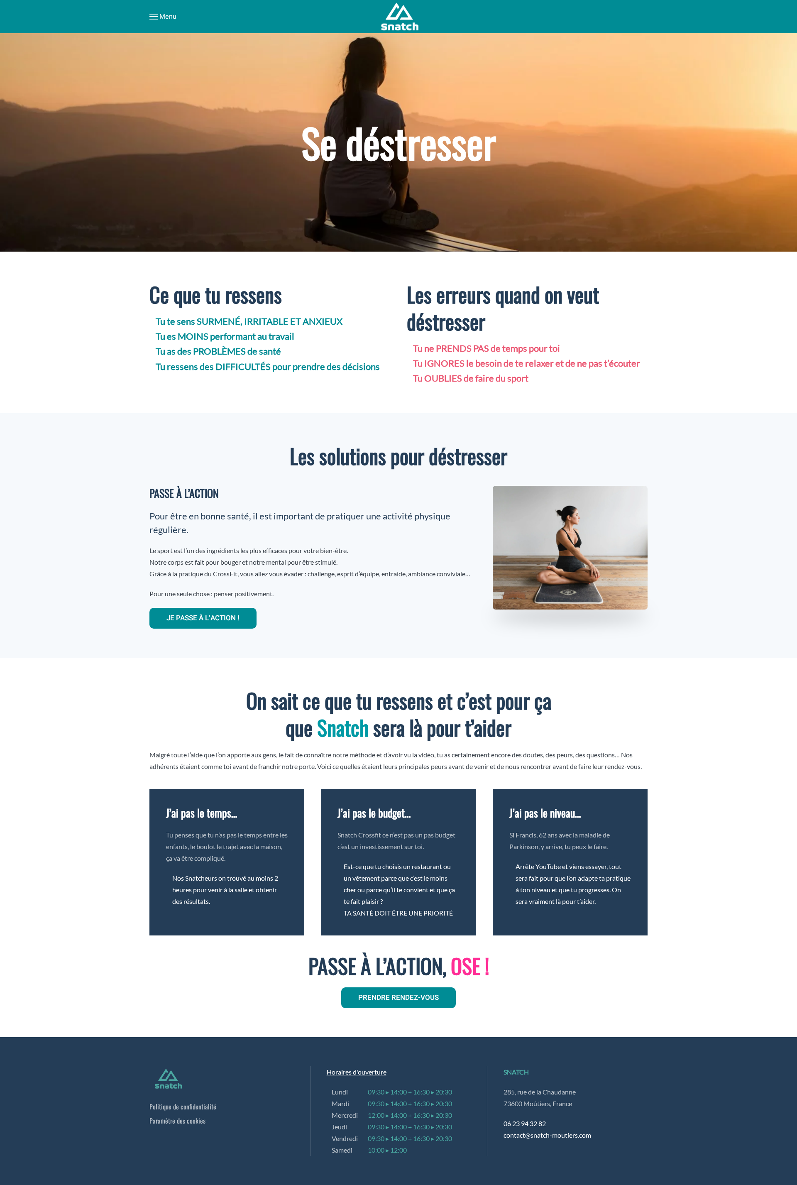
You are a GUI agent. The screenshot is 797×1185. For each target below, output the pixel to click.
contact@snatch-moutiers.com (547, 1135)
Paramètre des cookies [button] (177, 1121)
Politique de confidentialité (182, 1107)
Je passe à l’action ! (203, 618)
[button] (162, 16)
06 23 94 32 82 (525, 1123)
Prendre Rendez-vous (398, 997)
